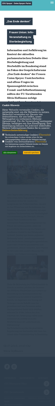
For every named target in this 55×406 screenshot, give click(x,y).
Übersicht (44, 134)
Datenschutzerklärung (14, 130)
